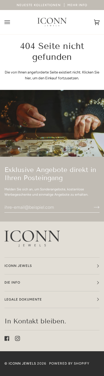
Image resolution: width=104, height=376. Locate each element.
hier (28, 78)
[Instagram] (17, 338)
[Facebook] (6, 338)
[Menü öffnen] (12, 22)
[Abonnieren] (92, 207)
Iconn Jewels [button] (18, 266)
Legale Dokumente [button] (23, 299)
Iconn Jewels (22, 363)
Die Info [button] (12, 282)
